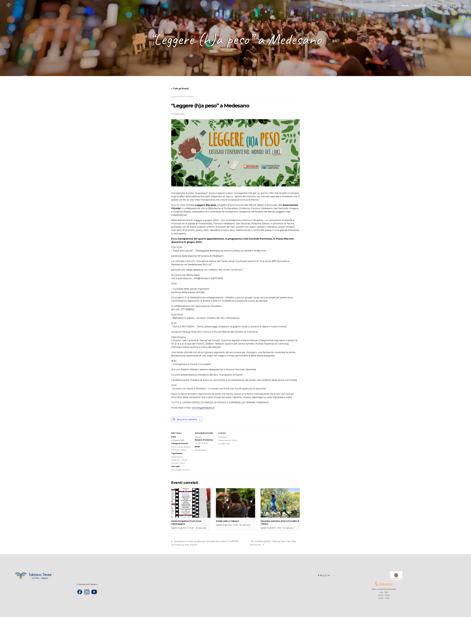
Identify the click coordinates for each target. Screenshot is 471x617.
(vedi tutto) (202, 528)
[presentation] (190, 503)
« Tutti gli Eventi (180, 88)
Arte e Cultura (177, 447)
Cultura (183, 450)
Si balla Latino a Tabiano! (227, 521)
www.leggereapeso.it (203, 407)
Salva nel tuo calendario (187, 419)
